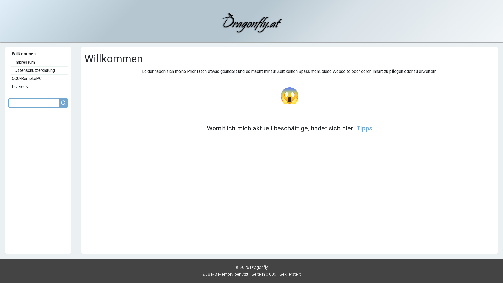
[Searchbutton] (63, 103)
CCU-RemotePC (27, 78)
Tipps (364, 128)
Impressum (24, 62)
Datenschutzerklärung (34, 70)
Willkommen (24, 53)
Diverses (20, 86)
